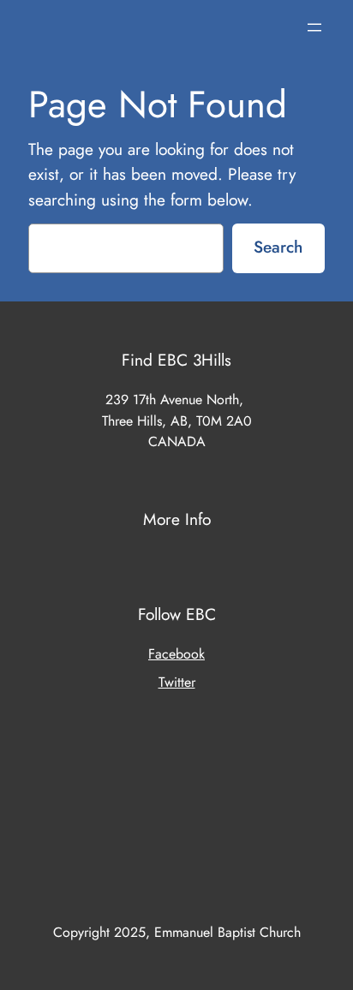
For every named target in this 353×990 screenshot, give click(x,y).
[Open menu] (314, 27)
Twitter (177, 682)
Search (278, 247)
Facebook (176, 654)
